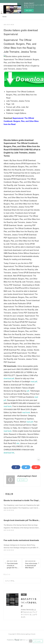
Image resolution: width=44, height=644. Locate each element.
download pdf (9, 378)
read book (7, 406)
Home (4, 16)
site (17, 443)
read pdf (34, 381)
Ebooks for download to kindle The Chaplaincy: (24, 500)
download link (9, 452)
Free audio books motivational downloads (21, 540)
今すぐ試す (29, 10)
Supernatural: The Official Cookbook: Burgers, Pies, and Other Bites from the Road (21, 121)
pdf (28, 391)
